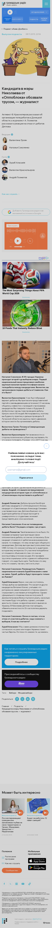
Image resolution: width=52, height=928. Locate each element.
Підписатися (26, 477)
